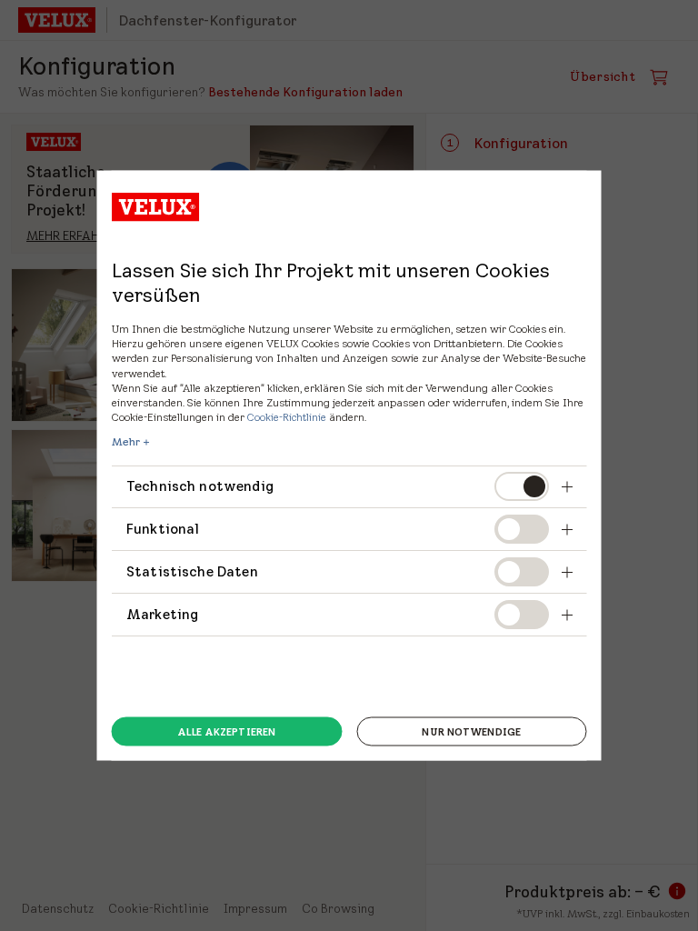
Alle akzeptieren (226, 731)
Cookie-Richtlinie (286, 417)
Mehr (126, 441)
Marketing (162, 613)
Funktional (163, 528)
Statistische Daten (192, 571)
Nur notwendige (471, 731)
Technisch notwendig (200, 486)
